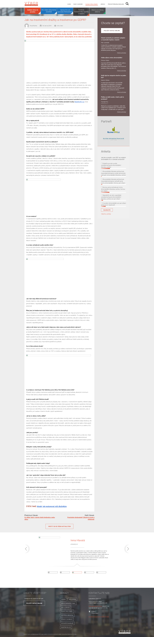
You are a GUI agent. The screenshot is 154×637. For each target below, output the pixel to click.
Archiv (103, 4)
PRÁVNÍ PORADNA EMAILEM (116, 4)
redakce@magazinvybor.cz (95, 606)
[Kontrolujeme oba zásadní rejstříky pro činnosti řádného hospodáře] (113, 133)
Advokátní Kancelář (67, 623)
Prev (27, 548)
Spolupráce (72, 599)
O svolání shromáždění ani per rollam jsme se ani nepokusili (113, 204)
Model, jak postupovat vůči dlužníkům (52, 506)
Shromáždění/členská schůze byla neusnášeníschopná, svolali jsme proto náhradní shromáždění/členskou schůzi (113, 173)
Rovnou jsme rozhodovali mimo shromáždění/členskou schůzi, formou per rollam (113, 189)
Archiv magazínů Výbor (68, 603)
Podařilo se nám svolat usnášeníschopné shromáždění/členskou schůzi (111, 165)
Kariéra (63, 599)
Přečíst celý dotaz (121, 53)
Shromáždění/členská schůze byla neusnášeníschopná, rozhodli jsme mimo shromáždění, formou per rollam (113, 181)
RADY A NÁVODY (65, 607)
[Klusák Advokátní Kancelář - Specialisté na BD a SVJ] (113, 139)
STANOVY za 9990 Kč (66, 619)
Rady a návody (78, 4)
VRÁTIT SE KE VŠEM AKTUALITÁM (59, 526)
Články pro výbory (92, 4)
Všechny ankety (106, 214)
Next (126, 548)
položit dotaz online (112, 31)
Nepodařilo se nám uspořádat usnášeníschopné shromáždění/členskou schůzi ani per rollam (111, 197)
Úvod (69, 4)
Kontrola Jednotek (67, 615)
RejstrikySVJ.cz (79, 102)
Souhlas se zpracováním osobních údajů (99, 617)
